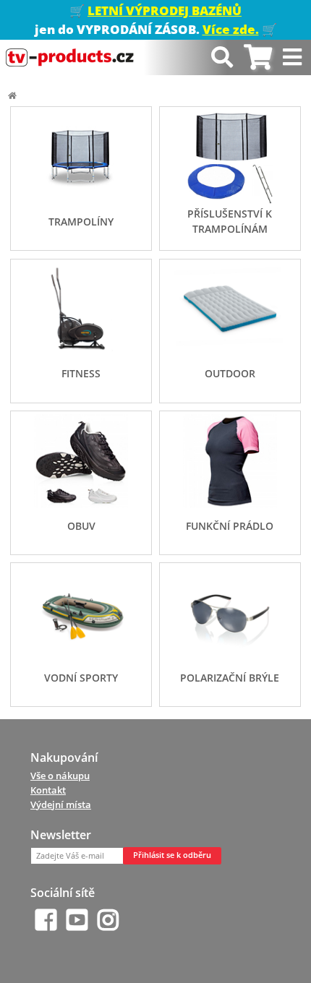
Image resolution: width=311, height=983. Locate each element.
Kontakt (48, 790)
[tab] (258, 57)
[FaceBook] (45, 919)
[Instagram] (108, 919)
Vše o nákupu (60, 775)
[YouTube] (77, 919)
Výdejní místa (60, 804)
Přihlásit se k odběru (172, 855)
